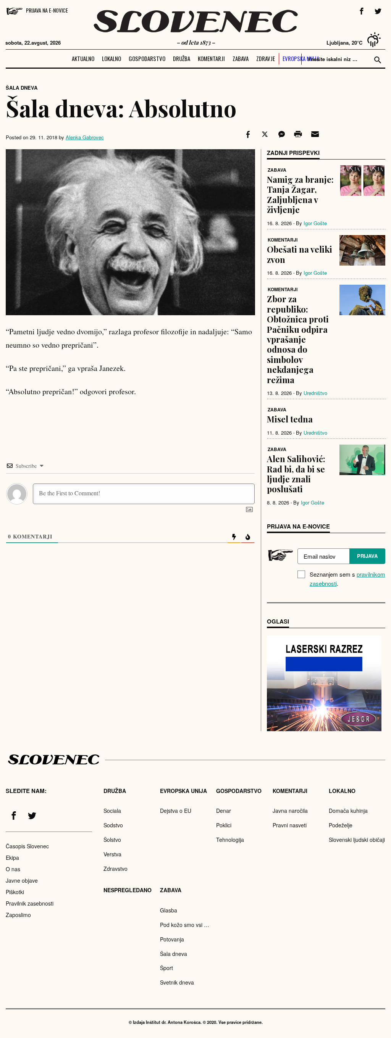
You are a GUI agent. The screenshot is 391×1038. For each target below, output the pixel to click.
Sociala (112, 810)
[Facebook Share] (247, 134)
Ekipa (12, 857)
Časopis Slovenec (27, 846)
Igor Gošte (315, 223)
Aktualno (83, 58)
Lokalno (111, 58)
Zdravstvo (115, 868)
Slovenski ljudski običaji (357, 839)
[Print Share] (297, 134)
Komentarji (211, 58)
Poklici (223, 825)
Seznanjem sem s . (347, 578)
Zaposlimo (18, 915)
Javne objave (22, 880)
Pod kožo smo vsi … (184, 924)
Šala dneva (21, 87)
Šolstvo (112, 839)
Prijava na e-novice (47, 10)
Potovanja (172, 939)
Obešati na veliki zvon (299, 254)
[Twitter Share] (263, 134)
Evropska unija (301, 58)
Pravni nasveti (290, 825)
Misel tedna (290, 419)
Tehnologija (230, 839)
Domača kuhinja (348, 810)
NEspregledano (127, 890)
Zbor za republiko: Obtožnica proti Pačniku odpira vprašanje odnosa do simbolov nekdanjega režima (298, 339)
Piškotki (15, 892)
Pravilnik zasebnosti (29, 903)
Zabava (241, 58)
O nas (13, 869)
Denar (223, 810)
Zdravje (265, 58)
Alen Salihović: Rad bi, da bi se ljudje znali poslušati (296, 474)
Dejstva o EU (175, 810)
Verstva (112, 854)
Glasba (168, 910)
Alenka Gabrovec (85, 137)
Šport (166, 968)
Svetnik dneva (177, 982)
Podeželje (340, 825)
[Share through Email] (314, 134)
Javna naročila (290, 810)
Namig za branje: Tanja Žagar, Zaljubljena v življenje (300, 194)
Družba (181, 58)
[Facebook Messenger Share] (280, 134)
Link (324, 683)
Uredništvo (315, 393)
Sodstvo (113, 825)
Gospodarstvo (147, 58)
